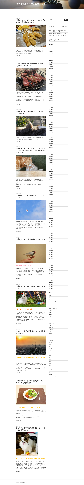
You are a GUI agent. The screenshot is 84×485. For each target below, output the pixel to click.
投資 (50, 344)
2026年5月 (51, 53)
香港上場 (50, 363)
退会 (50, 359)
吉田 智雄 (51, 340)
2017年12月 (51, 267)
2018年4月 (51, 260)
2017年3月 (51, 286)
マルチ (50, 325)
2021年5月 (51, 181)
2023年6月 (51, 128)
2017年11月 (51, 269)
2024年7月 (51, 100)
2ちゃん (50, 299)
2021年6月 (51, 179)
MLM (50, 303)
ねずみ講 (50, 318)
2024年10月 (51, 94)
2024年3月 (51, 109)
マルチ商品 (51, 327)
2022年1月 (51, 164)
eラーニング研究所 (52, 301)
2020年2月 (51, 213)
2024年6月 (51, 102)
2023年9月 (51, 122)
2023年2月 (51, 137)
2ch (50, 295)
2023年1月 (51, 139)
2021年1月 (51, 190)
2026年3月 (51, 58)
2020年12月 (51, 192)
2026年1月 (51, 62)
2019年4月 (51, 235)
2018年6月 (51, 256)
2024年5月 (51, 105)
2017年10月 (51, 271)
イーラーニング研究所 (53, 306)
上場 (50, 331)
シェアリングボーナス (53, 308)
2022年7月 (51, 152)
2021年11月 (51, 169)
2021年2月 (51, 188)
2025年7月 (51, 75)
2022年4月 (51, 158)
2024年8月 (51, 98)
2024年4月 (51, 107)
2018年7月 (51, 254)
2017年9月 (51, 273)
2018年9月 (51, 250)
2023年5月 (51, 130)
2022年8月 (51, 149)
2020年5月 (51, 207)
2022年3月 (51, 160)
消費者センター (52, 350)
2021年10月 (51, 171)
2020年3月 (51, 211)
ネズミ (50, 312)
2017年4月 (51, 284)
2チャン (50, 297)
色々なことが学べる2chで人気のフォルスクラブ (58, 33)
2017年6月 (51, 280)
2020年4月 (51, 209)
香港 (50, 361)
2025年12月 (51, 64)
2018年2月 (51, 265)
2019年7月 (51, 228)
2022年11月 (51, 143)
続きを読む (18, 55)
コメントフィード (52, 376)
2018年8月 (51, 252)
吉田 (50, 338)
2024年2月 (51, 111)
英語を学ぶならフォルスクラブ (31, 4)
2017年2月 (51, 288)
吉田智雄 (50, 342)
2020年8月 (51, 201)
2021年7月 (51, 177)
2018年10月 (51, 248)
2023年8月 (51, 124)
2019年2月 (51, 239)
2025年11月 (51, 66)
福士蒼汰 (50, 353)
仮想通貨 (50, 333)
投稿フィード (51, 374)
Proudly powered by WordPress (21, 482)
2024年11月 (51, 92)
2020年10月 (51, 196)
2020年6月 (51, 205)
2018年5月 (51, 258)
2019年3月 (51, 237)
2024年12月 (51, 90)
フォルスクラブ (52, 323)
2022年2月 (51, 162)
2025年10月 (51, 68)
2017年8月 (51, 275)
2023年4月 (51, 132)
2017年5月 (51, 282)
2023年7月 (51, 126)
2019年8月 (51, 226)
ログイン (50, 372)
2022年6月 (51, 154)
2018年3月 (51, 263)
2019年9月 (51, 224)
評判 (50, 357)
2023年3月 (51, 134)
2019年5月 (51, 233)
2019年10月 (51, 222)
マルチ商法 (51, 329)
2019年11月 (51, 220)
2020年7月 (51, 203)
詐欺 (50, 355)
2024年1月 (51, 113)
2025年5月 (51, 79)
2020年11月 (51, 194)
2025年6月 (51, 77)
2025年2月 (51, 85)
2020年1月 (51, 216)
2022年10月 (51, 145)
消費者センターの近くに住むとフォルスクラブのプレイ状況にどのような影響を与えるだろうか (30, 150)
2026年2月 (51, 60)
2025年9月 (51, 70)
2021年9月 (51, 173)
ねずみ (50, 314)
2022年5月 (51, 156)
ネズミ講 (50, 316)
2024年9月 (51, 96)
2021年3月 (51, 186)
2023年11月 (51, 117)
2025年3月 (51, 83)
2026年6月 (51, 51)
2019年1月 (51, 241)
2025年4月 (51, 81)
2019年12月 (51, 218)
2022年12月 (51, 141)
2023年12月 (51, 115)
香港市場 (50, 365)
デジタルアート (52, 310)
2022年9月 (51, 147)
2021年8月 (51, 175)
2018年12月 (51, 243)
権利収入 (50, 348)
